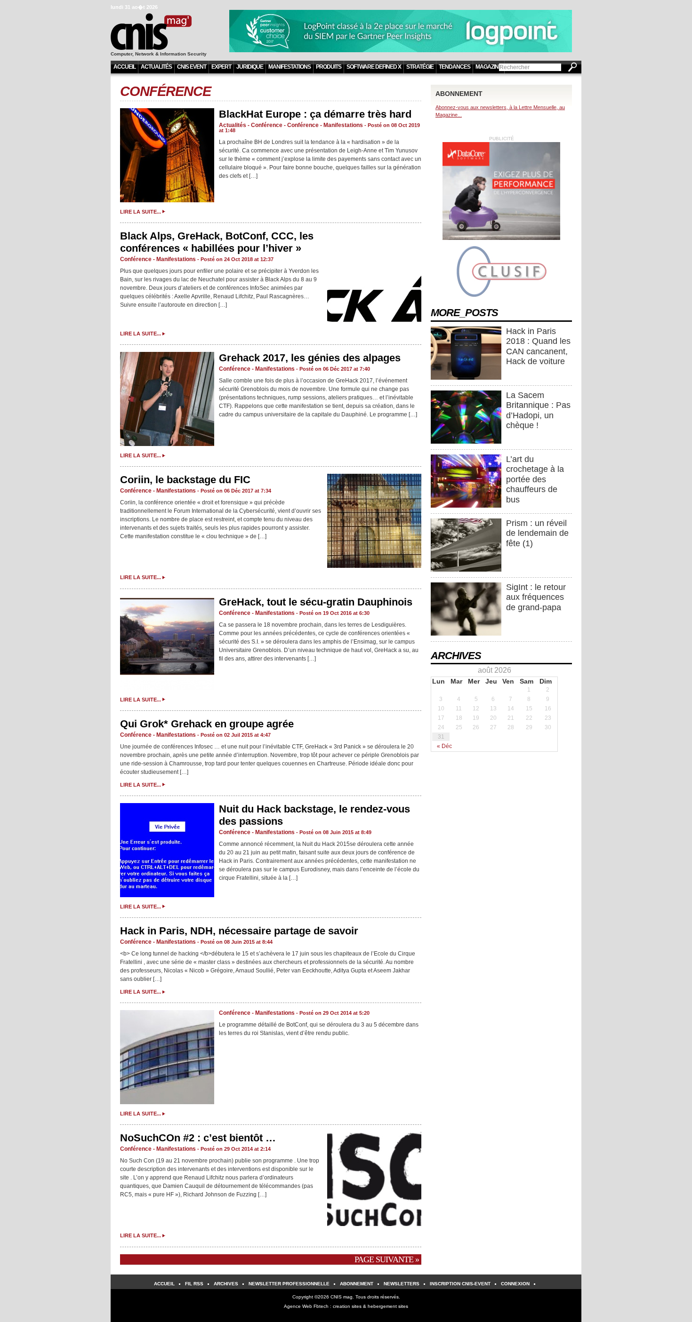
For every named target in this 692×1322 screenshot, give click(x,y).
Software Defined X (373, 67)
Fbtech (321, 1306)
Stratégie (420, 67)
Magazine (488, 67)
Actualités (156, 67)
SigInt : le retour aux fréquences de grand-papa (536, 597)
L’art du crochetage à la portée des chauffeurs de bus (535, 479)
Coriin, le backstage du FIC (185, 480)
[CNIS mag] (164, 27)
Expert (221, 67)
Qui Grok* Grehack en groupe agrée (207, 724)
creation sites (347, 1306)
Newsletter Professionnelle (289, 1283)
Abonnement (356, 1283)
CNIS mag (341, 1296)
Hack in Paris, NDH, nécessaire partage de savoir (239, 931)
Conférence (165, 91)
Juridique (249, 67)
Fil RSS (194, 1283)
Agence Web (298, 1306)
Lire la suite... (140, 212)
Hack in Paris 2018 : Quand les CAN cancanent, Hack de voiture (538, 346)
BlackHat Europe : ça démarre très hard (315, 114)
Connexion (515, 1283)
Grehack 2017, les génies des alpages (310, 358)
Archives (226, 1283)
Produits (328, 67)
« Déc (444, 746)
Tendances (454, 67)
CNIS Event (191, 67)
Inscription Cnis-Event (460, 1283)
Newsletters (401, 1283)
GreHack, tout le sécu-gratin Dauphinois (315, 602)
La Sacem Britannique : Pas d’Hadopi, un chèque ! (538, 410)
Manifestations (289, 67)
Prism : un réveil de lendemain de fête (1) (537, 533)
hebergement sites (388, 1306)
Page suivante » (386, 1259)
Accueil (124, 67)
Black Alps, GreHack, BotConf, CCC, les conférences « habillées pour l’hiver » (217, 242)
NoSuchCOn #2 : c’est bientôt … (198, 1138)
